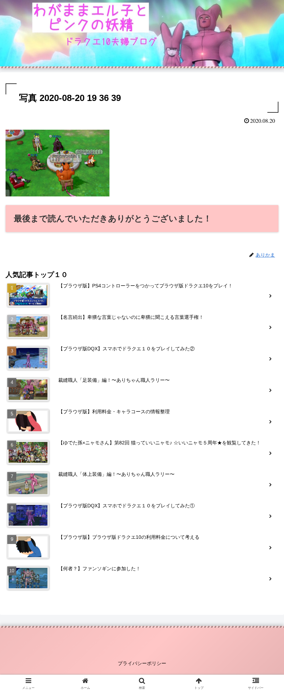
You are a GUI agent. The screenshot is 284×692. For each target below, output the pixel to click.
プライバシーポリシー (142, 663)
